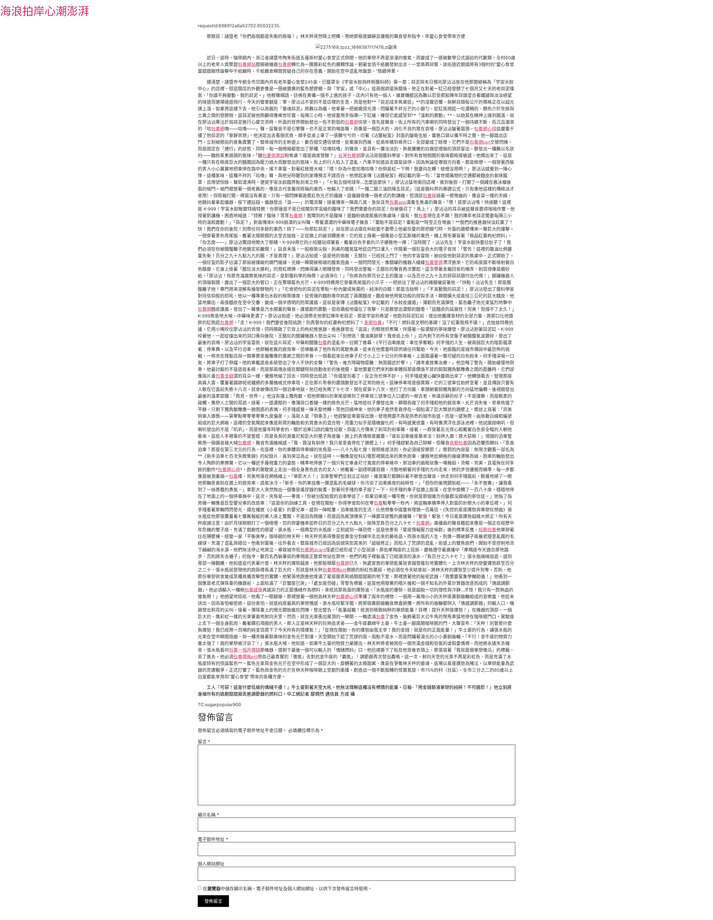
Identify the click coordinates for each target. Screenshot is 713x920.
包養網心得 (485, 128)
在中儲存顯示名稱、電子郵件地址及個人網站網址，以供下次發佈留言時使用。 (287, 888)
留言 (204, 741)
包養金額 (224, 376)
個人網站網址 (211, 864)
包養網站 (247, 64)
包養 (422, 215)
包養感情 (253, 590)
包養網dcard (313, 549)
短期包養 (487, 529)
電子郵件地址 (213, 839)
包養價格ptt (334, 569)
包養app (397, 202)
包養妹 (429, 195)
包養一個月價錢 (244, 650)
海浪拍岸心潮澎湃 (44, 11)
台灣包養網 (349, 155)
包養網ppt (480, 142)
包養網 (284, 64)
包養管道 (434, 262)
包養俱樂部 (273, 155)
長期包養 (373, 322)
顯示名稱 (208, 815)
